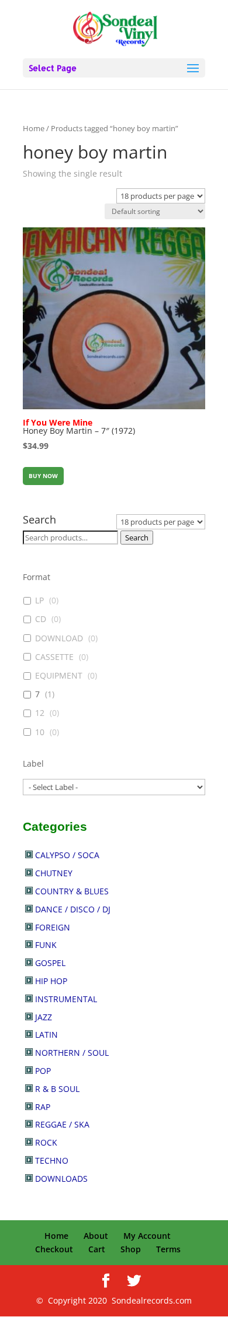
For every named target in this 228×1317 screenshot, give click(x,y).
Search (136, 537)
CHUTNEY (53, 873)
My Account (147, 1235)
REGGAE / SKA (62, 1124)
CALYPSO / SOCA (67, 855)
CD (40, 619)
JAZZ (43, 1017)
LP (39, 600)
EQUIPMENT (58, 675)
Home (33, 128)
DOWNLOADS (61, 1178)
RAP (42, 1106)
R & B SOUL (57, 1088)
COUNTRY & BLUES (72, 891)
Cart (96, 1249)
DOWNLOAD (59, 638)
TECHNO (51, 1160)
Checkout (54, 1249)
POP (43, 1070)
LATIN (46, 1034)
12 (39, 713)
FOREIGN (52, 927)
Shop (130, 1249)
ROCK (46, 1142)
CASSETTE (54, 657)
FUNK (46, 944)
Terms (168, 1249)
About (96, 1235)
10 (39, 732)
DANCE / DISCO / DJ (72, 909)
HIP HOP (51, 980)
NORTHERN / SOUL (72, 1052)
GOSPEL (50, 962)
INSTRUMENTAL (66, 999)
